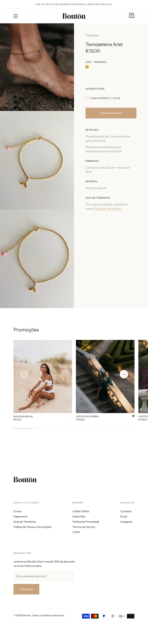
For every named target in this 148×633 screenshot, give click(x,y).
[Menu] (16, 16)
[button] (24, 374)
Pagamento (20, 516)
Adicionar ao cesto (111, 113)
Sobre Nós (78, 516)
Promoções (26, 330)
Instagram (126, 521)
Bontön (27, 615)
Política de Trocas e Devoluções (32, 527)
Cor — (96, 62)
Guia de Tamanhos (108, 208)
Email (123, 516)
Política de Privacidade (85, 521)
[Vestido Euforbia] (105, 376)
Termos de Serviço (83, 527)
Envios (17, 511)
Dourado (87, 66)
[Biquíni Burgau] (42, 376)
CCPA (76, 532)
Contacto (125, 511)
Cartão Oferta (80, 511)
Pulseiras (92, 35)
